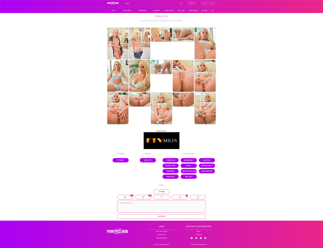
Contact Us (198, 235)
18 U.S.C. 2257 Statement (161, 244)
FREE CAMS (181, 10)
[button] (180, 197)
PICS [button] (113, 10)
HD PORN (204, 10)
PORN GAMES (193, 10)
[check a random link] (212, 10)
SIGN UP (212, 3)
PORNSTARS (142, 10)
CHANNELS (156, 10)
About (198, 231)
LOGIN (204, 3)
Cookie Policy (161, 235)
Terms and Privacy (161, 231)
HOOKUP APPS (169, 10)
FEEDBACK (191, 3)
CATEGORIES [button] (127, 10)
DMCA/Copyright (161, 238)
